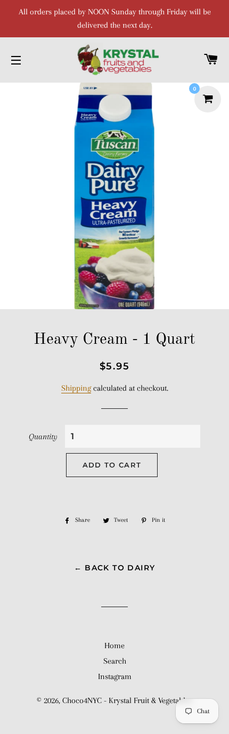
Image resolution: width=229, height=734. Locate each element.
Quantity (43, 436)
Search (114, 661)
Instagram (115, 676)
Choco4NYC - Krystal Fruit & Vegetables (127, 700)
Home (114, 645)
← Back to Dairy (115, 567)
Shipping (76, 388)
